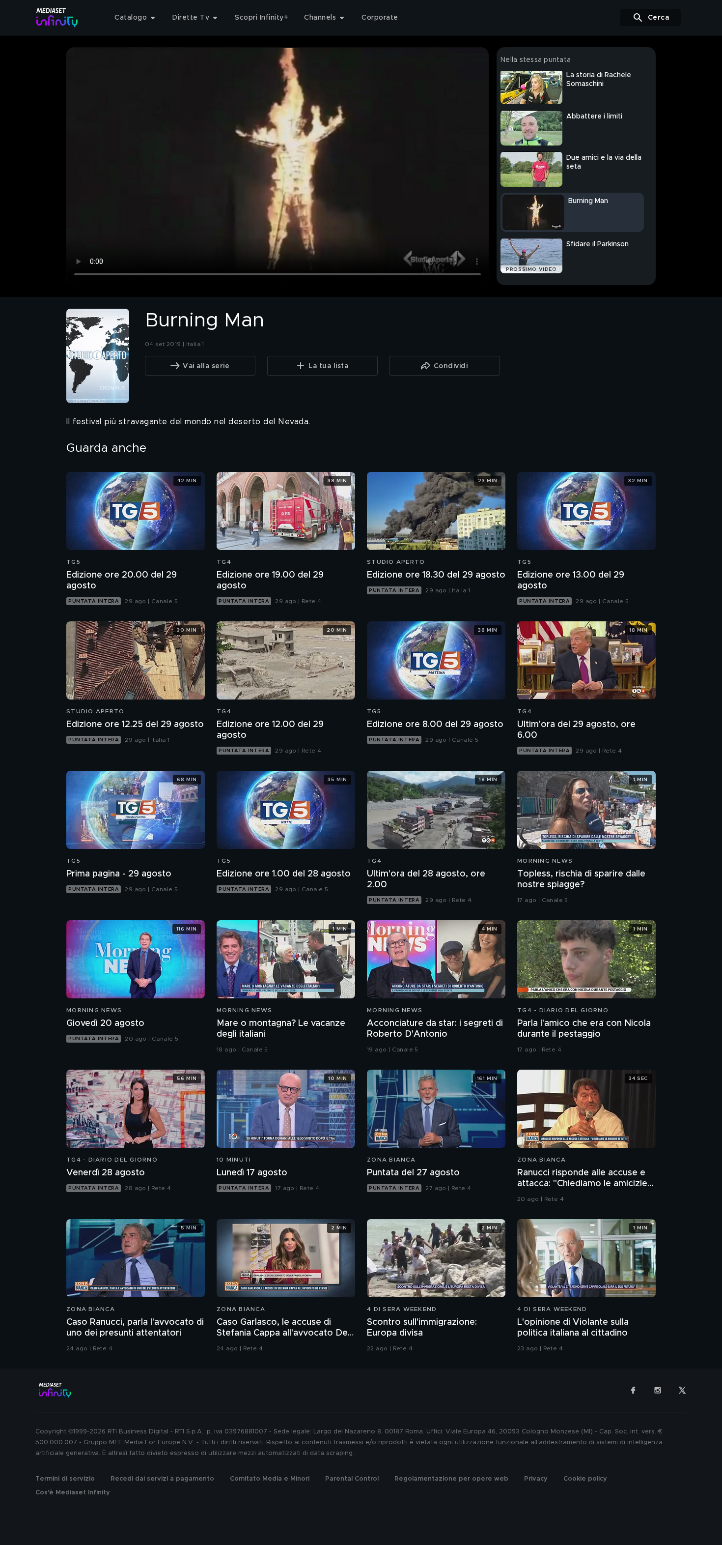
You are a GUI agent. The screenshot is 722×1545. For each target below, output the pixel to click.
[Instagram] (657, 1390)
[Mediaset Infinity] (57, 17)
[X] (682, 1390)
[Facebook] (633, 1390)
